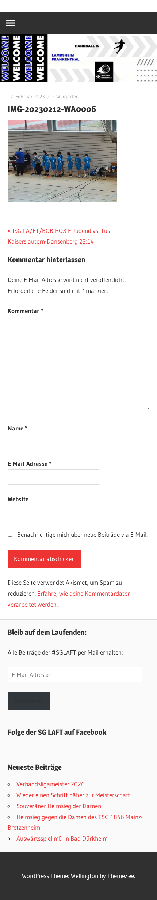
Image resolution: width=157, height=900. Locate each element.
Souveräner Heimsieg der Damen (58, 806)
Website (18, 499)
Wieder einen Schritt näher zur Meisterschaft (73, 795)
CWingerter (65, 96)
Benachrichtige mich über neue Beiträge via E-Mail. (82, 534)
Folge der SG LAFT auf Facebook (57, 732)
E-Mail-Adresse (29, 463)
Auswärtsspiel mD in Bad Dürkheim (62, 838)
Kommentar (25, 311)
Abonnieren (28, 701)
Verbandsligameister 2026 (50, 784)
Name (17, 428)
